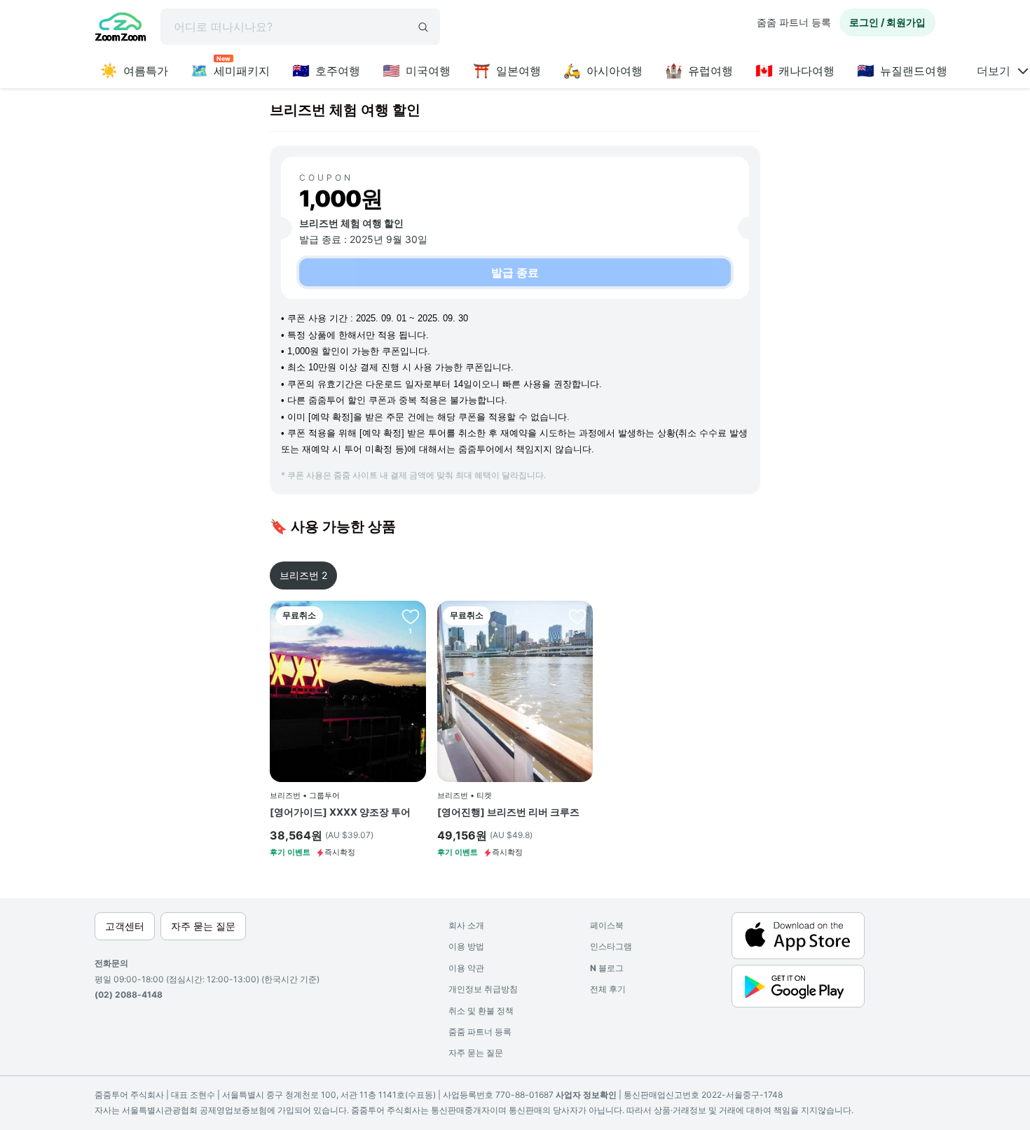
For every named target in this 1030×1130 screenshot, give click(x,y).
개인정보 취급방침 (483, 989)
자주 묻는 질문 (475, 1052)
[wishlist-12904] (577, 616)
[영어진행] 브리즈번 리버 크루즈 (508, 812)
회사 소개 (466, 925)
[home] (120, 28)
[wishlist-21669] (410, 616)
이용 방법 (466, 946)
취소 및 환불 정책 (481, 1010)
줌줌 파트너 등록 (794, 22)
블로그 (607, 968)
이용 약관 (466, 968)
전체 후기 (608, 989)
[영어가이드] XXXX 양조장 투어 (340, 812)
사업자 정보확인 (586, 1094)
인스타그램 (611, 946)
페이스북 (607, 925)
